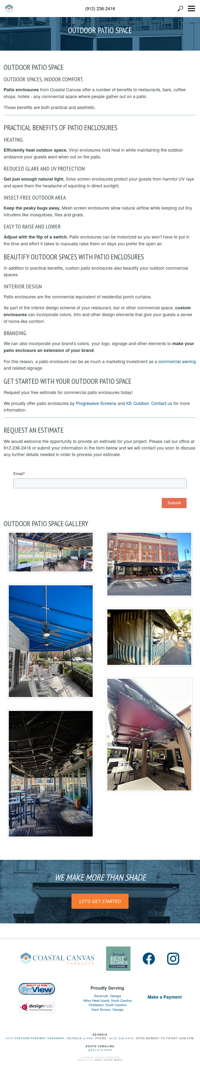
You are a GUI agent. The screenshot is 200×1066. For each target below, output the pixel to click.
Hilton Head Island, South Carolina (107, 1000)
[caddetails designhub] (37, 1005)
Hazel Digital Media (108, 1060)
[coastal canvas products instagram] (173, 959)
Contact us (161, 403)
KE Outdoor (137, 403)
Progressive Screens (96, 403)
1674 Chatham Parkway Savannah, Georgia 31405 (49, 1038)
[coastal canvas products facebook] (149, 959)
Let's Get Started (100, 901)
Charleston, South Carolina (107, 1005)
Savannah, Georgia (107, 996)
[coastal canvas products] (9, 8)
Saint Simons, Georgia (107, 1009)
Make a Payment (165, 997)
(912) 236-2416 (100, 8)
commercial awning (177, 361)
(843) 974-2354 (100, 1050)
